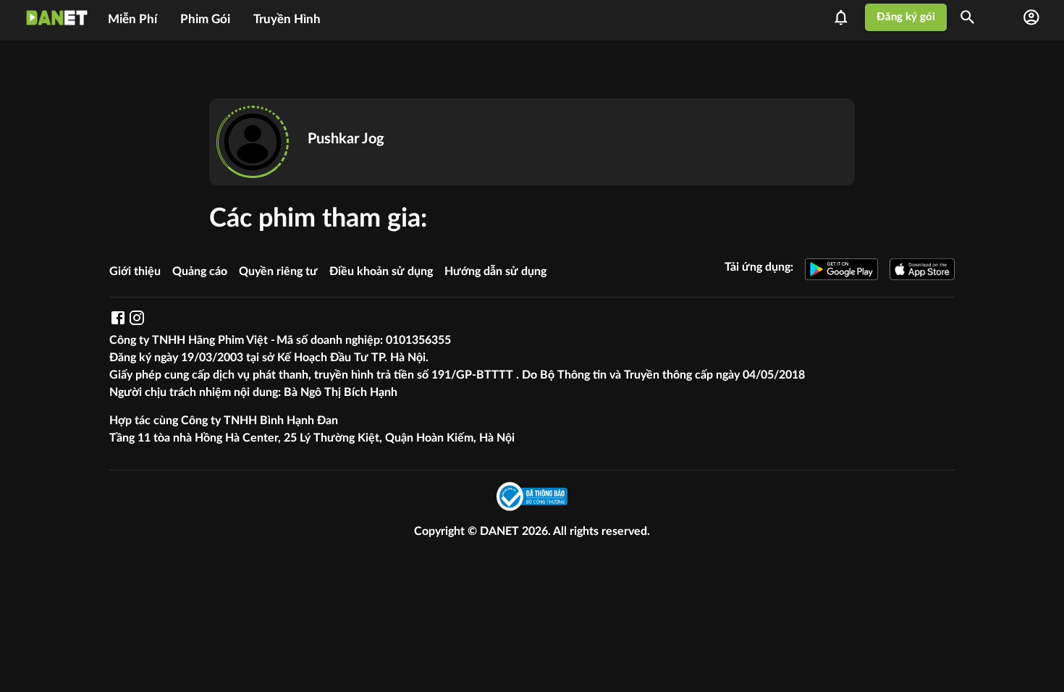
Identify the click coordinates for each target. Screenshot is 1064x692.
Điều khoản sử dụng (381, 271)
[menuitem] (132, 17)
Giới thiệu (135, 271)
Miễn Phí (132, 19)
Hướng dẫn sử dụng (495, 271)
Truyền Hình (287, 19)
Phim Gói (205, 19)
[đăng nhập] (1031, 17)
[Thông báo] (845, 17)
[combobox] (972, 17)
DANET (501, 531)
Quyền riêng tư (278, 271)
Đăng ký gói (906, 17)
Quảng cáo (199, 271)
